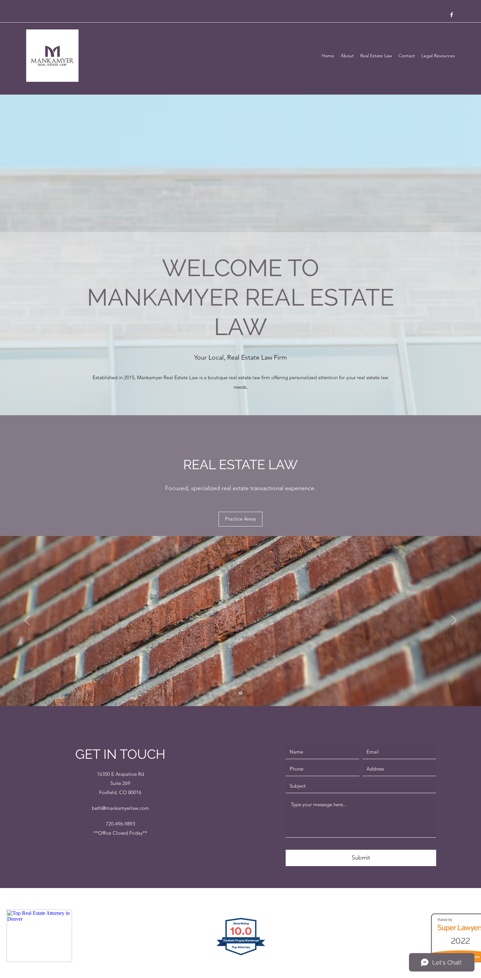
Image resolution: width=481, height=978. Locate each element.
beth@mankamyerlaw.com (120, 808)
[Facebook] (451, 14)
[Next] (454, 620)
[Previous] (27, 620)
